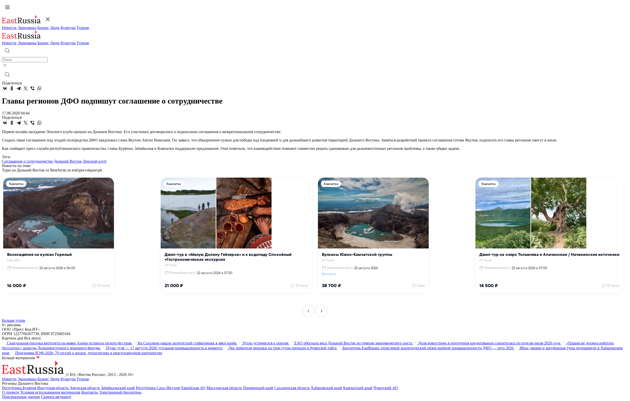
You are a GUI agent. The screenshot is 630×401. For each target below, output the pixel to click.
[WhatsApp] (39, 88)
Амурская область (85, 388)
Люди (55, 28)
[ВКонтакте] (5, 88)
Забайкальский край (118, 388)
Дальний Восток (68, 161)
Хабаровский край (326, 388)
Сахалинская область (292, 388)
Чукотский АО (385, 388)
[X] (26, 88)
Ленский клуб (94, 161)
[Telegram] (19, 88)
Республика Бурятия (19, 388)
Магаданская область (224, 388)
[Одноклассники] (12, 88)
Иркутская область (53, 388)
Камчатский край (357, 388)
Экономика (26, 28)
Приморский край (258, 388)
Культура (68, 28)
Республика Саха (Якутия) (158, 388)
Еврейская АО (193, 388)
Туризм (83, 28)
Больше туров (13, 320)
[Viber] (32, 88)
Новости (9, 28)
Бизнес (43, 28)
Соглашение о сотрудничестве (27, 161)
